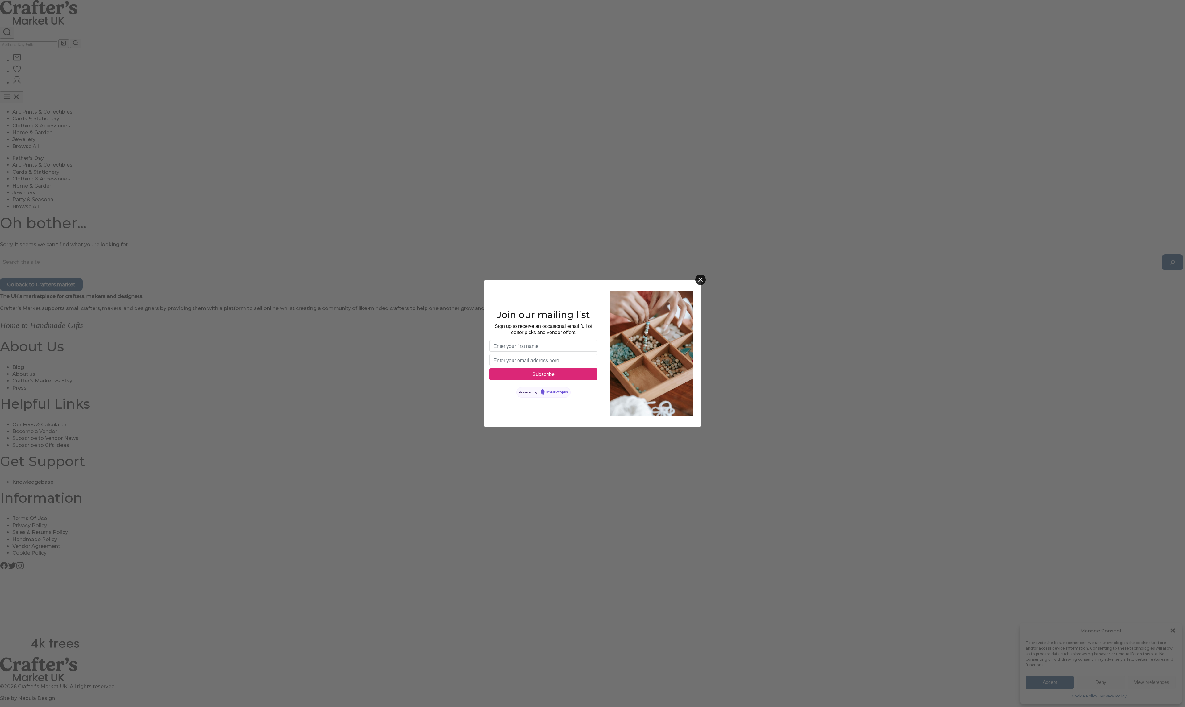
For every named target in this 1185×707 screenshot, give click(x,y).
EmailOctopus (557, 392)
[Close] (700, 280)
